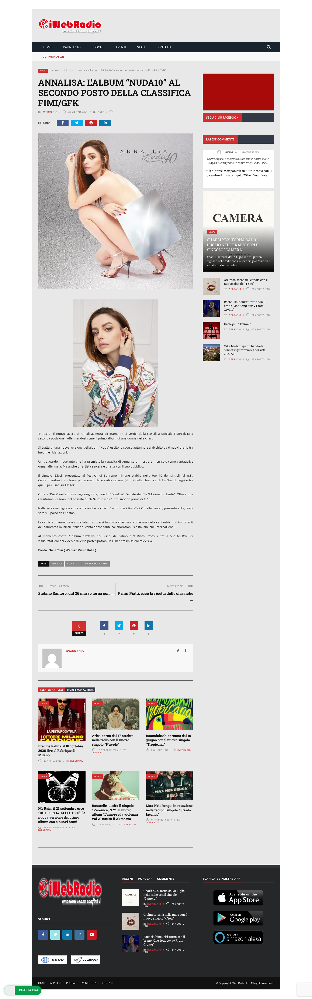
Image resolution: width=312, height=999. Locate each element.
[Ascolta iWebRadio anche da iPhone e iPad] (238, 897)
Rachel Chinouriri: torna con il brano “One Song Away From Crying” (244, 306)
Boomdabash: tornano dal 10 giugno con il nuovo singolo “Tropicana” (168, 740)
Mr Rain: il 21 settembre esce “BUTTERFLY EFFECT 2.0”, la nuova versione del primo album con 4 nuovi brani (61, 815)
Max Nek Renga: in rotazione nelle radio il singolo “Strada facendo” (169, 810)
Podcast (98, 47)
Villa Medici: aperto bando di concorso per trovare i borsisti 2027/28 (244, 350)
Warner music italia (96, 563)
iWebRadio (49, 112)
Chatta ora (28, 990)
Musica (43, 70)
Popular (145, 879)
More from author (80, 690)
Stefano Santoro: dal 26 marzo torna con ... (76, 593)
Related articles (52, 690)
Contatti (163, 47)
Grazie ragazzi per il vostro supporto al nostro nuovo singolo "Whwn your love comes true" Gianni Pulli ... (238, 161)
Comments (165, 879)
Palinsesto (72, 47)
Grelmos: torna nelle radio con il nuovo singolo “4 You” (246, 282)
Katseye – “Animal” (237, 324)
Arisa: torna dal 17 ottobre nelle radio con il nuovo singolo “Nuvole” (112, 740)
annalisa (57, 563)
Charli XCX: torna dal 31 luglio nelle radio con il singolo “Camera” (233, 244)
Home (47, 47)
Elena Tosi (73, 563)
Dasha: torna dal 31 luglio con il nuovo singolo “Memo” (106, 56)
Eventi (121, 47)
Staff (141, 47)
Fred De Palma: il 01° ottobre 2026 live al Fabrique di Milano (60, 750)
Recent (128, 879)
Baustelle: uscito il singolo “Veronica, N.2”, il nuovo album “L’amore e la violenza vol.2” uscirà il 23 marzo (115, 812)
